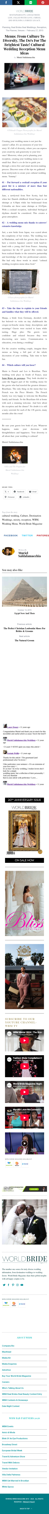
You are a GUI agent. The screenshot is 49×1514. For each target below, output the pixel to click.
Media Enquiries (9, 1364)
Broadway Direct (9, 1444)
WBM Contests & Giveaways (15, 1400)
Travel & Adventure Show (13, 1456)
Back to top (25, 1509)
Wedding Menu (10, 523)
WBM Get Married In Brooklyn (15, 1481)
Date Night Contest (10, 1406)
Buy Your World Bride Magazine (16, 1376)
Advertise (6, 1370)
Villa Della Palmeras (11, 1475)
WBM (35, 519)
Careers (5, 1382)
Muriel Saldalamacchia (26, 57)
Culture (24, 515)
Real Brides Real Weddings (23, 27)
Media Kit (6, 1358)
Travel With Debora (10, 1462)
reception (26, 519)
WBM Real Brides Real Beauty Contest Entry (22, 1394)
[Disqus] (24, 684)
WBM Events (7, 1426)
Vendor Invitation (10, 1468)
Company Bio (8, 1346)
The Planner (11, 30)
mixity (16, 519)
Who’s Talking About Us (13, 1388)
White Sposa (8, 1487)
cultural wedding (10, 515)
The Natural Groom (24, 638)
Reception (41, 27)
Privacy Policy (29, 1502)
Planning (6, 27)
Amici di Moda (8, 1432)
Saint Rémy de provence (13, 378)
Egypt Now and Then (24, 613)
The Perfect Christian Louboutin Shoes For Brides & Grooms (24, 627)
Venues (21, 30)
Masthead (6, 1352)
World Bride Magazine (30, 523)
